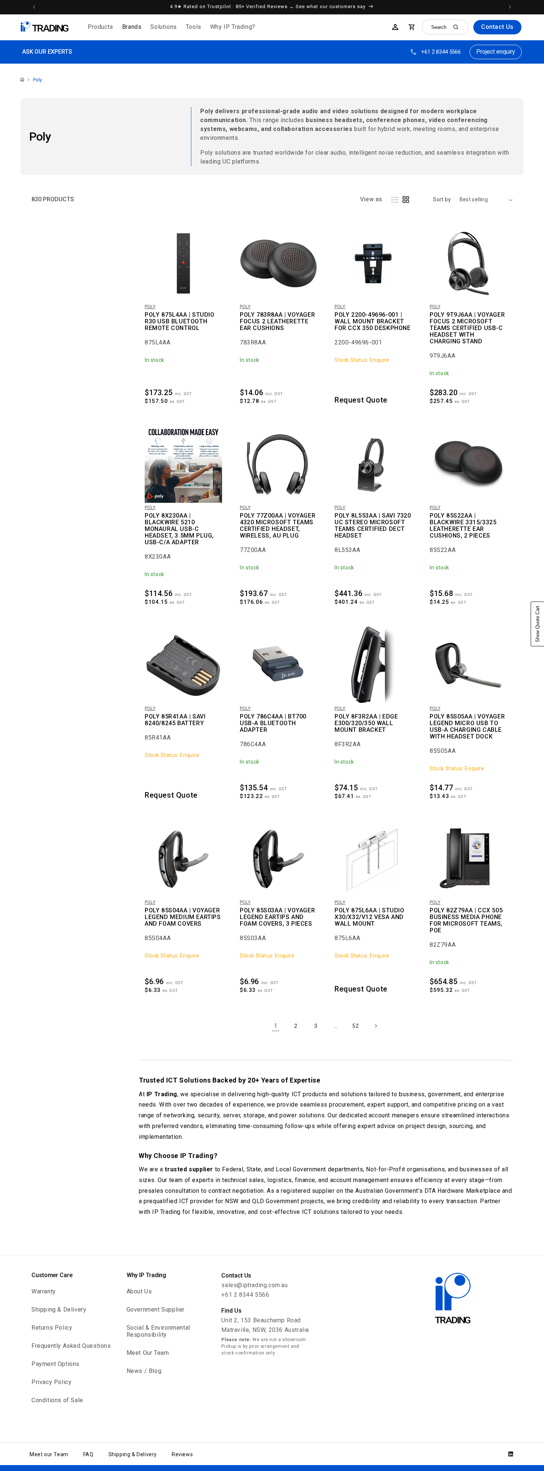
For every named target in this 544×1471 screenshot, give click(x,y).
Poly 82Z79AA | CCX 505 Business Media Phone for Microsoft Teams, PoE (466, 920)
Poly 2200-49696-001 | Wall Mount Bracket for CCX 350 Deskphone (373, 321)
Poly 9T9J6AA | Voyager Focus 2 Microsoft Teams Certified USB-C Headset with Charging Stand (467, 328)
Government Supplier (156, 1309)
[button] (100, 27)
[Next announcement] (510, 7)
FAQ (88, 1454)
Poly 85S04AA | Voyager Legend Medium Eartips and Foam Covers (183, 917)
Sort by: (442, 199)
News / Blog (144, 1370)
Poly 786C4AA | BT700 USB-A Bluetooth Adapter (273, 723)
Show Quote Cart (537, 624)
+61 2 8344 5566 (441, 51)
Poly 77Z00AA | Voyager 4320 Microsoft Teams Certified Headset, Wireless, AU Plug (277, 525)
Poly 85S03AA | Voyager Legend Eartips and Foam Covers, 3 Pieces (277, 917)
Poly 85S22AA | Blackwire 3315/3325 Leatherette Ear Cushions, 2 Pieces (463, 525)
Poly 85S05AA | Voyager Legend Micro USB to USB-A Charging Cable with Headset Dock (467, 726)
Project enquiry (495, 51)
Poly (37, 80)
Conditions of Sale (57, 1400)
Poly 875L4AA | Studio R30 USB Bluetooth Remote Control (180, 321)
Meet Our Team (148, 1352)
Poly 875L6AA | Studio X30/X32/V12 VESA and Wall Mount (369, 917)
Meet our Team (49, 1454)
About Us (139, 1291)
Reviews (182, 1454)
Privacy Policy (51, 1382)
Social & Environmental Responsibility (158, 1331)
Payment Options (55, 1363)
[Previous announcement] (34, 7)
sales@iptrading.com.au (254, 1285)
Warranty (43, 1291)
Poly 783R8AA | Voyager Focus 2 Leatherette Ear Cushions (277, 321)
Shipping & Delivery (58, 1309)
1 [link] (276, 1025)
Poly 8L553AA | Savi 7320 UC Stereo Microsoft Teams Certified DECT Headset (373, 525)
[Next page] (375, 1026)
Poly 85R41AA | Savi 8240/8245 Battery (175, 720)
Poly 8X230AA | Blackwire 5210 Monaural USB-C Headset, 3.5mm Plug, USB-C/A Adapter (179, 529)
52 (355, 1026)
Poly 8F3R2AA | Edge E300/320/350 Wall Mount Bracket (366, 723)
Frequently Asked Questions (71, 1345)
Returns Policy (51, 1327)
